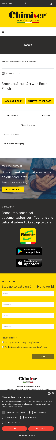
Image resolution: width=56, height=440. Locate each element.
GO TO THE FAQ (12, 189)
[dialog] (28, 415)
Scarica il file (13, 101)
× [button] (53, 393)
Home (4, 61)
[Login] (51, 4)
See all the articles (11, 134)
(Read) (36, 342)
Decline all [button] (41, 428)
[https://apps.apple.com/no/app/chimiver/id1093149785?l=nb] (29, 263)
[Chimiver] (28, 17)
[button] (28, 435)
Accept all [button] (14, 429)
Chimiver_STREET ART (40, 101)
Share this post (28, 125)
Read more (17, 407)
